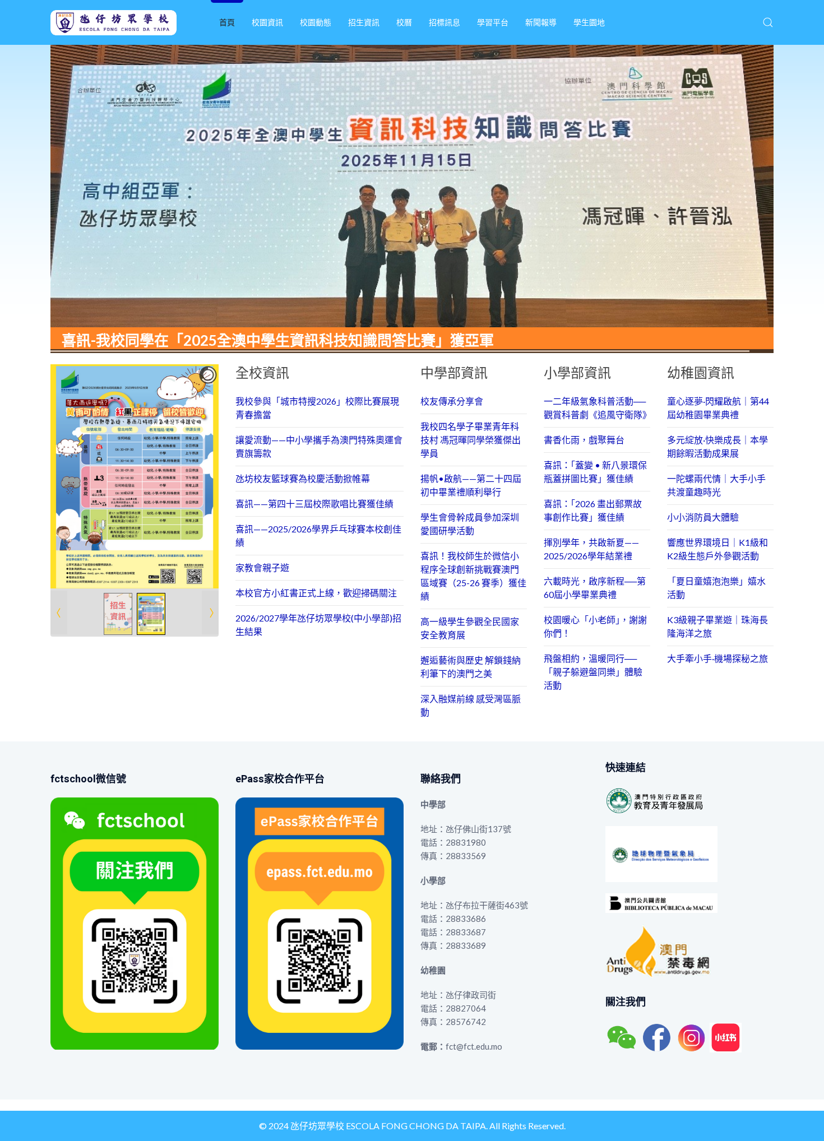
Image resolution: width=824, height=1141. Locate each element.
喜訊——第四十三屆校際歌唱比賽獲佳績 (314, 503)
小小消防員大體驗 (703, 517)
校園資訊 (267, 22)
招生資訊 (363, 22)
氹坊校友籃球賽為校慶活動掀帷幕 (302, 478)
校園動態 (315, 22)
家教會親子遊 (262, 567)
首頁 (227, 22)
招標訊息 (444, 22)
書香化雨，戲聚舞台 (584, 439)
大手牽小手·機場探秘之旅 (717, 658)
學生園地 (589, 22)
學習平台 (492, 22)
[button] (768, 22)
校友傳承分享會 (451, 401)
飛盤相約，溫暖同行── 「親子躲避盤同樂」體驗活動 (593, 671)
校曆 (404, 22)
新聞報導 (541, 22)
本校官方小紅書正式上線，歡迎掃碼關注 (316, 592)
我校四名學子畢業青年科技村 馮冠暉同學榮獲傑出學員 (470, 439)
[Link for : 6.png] (134, 476)
